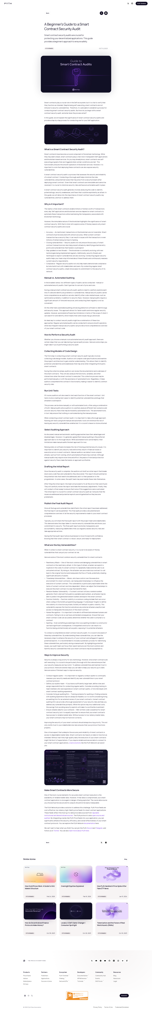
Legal (115, 981)
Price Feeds (27, 976)
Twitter (56, 831)
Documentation (82, 976)
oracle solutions (75, 743)
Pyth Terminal (63, 976)
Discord (89, 828)
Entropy (25, 984)
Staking (61, 978)
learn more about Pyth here (79, 831)
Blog (114, 976)
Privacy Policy (97, 1007)
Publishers (44, 976)
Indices (25, 978)
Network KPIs (63, 981)
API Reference (81, 978)
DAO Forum (98, 981)
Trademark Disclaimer (122, 1007)
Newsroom (116, 978)
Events (97, 978)
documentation (89, 823)
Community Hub (100, 976)
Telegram (99, 828)
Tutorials (80, 981)
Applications (45, 978)
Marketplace (27, 981)
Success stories (46, 981)
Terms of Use (108, 1007)
